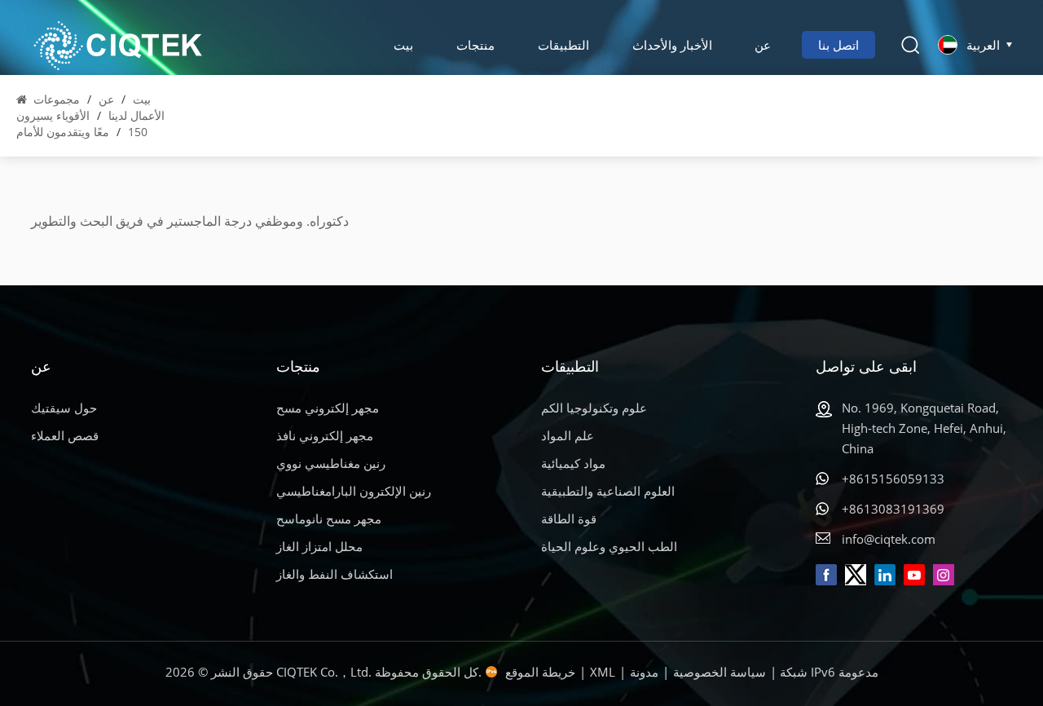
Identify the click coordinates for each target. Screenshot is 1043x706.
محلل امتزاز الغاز (319, 546)
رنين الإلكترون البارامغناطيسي (353, 491)
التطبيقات (563, 45)
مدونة (644, 672)
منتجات (475, 45)
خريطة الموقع (540, 672)
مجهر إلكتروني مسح (327, 407)
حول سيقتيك (64, 407)
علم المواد (567, 435)
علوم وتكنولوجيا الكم (594, 407)
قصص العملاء (65, 435)
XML (602, 672)
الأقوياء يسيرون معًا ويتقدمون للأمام (62, 123)
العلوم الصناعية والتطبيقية (608, 491)
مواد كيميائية (573, 463)
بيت (403, 45)
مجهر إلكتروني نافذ (324, 435)
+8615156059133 (893, 478)
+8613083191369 (893, 509)
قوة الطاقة (568, 518)
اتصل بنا (838, 45)
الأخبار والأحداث (672, 45)
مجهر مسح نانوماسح (328, 518)
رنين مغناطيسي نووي (330, 463)
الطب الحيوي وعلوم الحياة (609, 546)
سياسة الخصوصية (719, 672)
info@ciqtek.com (888, 539)
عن (763, 45)
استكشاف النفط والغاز (334, 574)
